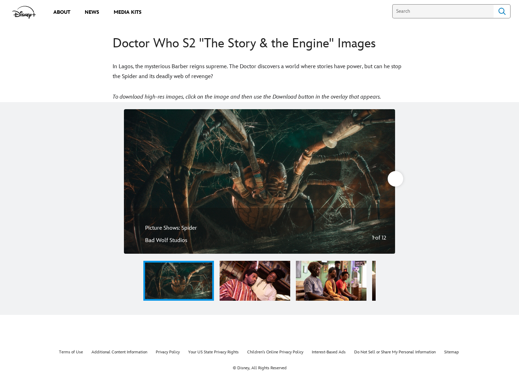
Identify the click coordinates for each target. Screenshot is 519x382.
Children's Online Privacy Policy (275, 352)
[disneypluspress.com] (24, 12)
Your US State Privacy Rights (213, 352)
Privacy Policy (168, 352)
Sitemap (451, 352)
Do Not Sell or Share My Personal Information (395, 352)
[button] (134, 281)
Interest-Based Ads (329, 352)
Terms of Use (71, 352)
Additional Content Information (119, 352)
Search (502, 11)
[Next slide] (384, 181)
